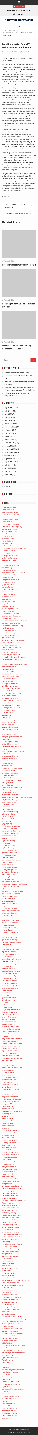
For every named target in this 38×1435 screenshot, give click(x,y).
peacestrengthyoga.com (10, 1198)
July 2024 (7, 465)
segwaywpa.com (8, 1138)
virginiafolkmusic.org (9, 799)
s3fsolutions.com (8, 669)
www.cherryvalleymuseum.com (13, 640)
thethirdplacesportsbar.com (11, 1297)
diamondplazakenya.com (11, 1324)
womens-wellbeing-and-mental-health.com (17, 797)
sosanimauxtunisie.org (10, 601)
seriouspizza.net (7, 1118)
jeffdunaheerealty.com (10, 1196)
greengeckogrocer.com (10, 773)
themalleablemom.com (10, 978)
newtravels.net (7, 553)
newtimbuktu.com (8, 541)
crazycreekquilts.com (9, 913)
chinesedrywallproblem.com (12, 1046)
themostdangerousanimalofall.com (14, 884)
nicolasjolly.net (7, 930)
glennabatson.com (8, 901)
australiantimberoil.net (10, 652)
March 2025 (8, 440)
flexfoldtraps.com (8, 1203)
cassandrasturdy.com (9, 857)
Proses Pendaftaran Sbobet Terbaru (19, 10)
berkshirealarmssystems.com (12, 720)
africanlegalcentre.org (9, 935)
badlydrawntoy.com (9, 1167)
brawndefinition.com (9, 908)
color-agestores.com (9, 836)
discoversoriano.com (9, 867)
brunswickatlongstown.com (11, 985)
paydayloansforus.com (10, 555)
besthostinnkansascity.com (11, 1408)
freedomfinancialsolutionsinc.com (14, 1200)
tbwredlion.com (7, 1326)
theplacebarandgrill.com (10, 1089)
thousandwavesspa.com (10, 1077)
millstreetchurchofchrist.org (12, 1350)
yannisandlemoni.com (10, 727)
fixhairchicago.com (8, 1106)
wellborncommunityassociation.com (15, 621)
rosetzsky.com (7, 944)
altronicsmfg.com (8, 543)
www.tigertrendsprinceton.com (13, 1186)
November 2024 (10, 452)
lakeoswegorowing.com (10, 1382)
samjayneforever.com (9, 1338)
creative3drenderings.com (11, 1152)
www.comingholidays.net (11, 872)
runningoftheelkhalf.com (10, 1193)
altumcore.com (7, 1123)
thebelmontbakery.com (10, 558)
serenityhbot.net (8, 1176)
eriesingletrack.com (9, 734)
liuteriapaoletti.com (9, 1041)
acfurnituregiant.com (9, 531)
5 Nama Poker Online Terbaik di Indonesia (18, 214)
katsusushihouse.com (9, 937)
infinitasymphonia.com (10, 932)
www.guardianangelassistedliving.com (15, 1319)
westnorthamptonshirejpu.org (12, 626)
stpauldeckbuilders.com (10, 1217)
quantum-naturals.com (10, 1331)
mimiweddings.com (9, 1406)
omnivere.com (7, 536)
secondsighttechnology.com (12, 768)
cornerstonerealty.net (9, 1278)
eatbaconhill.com (8, 546)
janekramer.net (7, 990)
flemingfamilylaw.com (10, 1377)
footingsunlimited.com (10, 1220)
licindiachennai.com (9, 517)
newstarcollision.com (9, 763)
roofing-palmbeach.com (10, 681)
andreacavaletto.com (9, 828)
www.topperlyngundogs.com (12, 1191)
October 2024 (9, 455)
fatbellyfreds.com (8, 1304)
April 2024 (8, 475)
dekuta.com (6, 1266)
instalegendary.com (9, 570)
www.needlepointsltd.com (11, 1232)
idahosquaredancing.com (11, 708)
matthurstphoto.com (9, 1341)
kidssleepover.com (8, 551)
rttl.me (4, 1401)
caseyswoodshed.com (9, 1104)
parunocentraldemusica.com (12, 1316)
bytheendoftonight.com (10, 848)
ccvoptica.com (7, 1254)
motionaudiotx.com (9, 1399)
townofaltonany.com (9, 1034)
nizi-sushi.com (7, 993)
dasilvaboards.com (8, 899)
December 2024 (10, 449)
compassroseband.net (10, 1121)
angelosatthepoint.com (10, 1097)
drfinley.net (6, 1374)
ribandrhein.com (8, 804)
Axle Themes (25, 1432)
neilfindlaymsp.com (9, 1082)
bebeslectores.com (8, 650)
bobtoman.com (7, 599)
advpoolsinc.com (8, 1094)
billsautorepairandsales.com (12, 1329)
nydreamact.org (7, 577)
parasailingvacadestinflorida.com (13, 1353)
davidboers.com (7, 1159)
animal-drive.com (8, 1126)
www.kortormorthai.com (10, 1208)
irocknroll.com (7, 703)
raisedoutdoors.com (9, 696)
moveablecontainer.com (10, 635)
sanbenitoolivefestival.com (11, 860)
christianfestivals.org (9, 1012)
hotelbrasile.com (8, 628)
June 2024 (8, 468)
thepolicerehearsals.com (10, 886)
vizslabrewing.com (8, 722)
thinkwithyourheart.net (10, 698)
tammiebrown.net (8, 1000)
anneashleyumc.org (9, 1213)
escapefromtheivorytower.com (12, 674)
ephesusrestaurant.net (10, 1300)
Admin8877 (25, 52)
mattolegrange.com (9, 1007)
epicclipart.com (7, 592)
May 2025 (8, 433)
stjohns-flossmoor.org (9, 1051)
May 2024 (8, 471)
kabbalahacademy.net (9, 758)
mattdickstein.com (8, 1164)
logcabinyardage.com (9, 1157)
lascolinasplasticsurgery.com (12, 1237)
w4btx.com (6, 754)
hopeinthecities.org (9, 850)
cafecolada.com (7, 865)
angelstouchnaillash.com (10, 756)
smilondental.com (8, 761)
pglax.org (5, 1036)
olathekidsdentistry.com (10, 744)
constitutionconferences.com (12, 1111)
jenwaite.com (6, 1367)
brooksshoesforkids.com (10, 1130)
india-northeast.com (9, 679)
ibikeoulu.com (7, 966)
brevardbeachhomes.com (11, 671)
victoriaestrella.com (9, 1075)
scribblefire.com (7, 821)
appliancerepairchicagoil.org (12, 565)
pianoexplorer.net (8, 1287)
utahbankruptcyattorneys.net (12, 700)
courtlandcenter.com (9, 1080)
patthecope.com (7, 1114)
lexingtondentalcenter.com (11, 780)
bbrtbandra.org (7, 587)
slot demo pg (8, 197)
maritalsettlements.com (10, 1027)
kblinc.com (6, 732)
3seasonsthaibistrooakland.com (13, 819)
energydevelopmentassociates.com (14, 664)
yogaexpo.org (7, 824)
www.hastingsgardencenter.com (13, 1285)
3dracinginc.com (8, 879)
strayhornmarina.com (9, 903)
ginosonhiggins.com (9, 1022)
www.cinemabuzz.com (10, 1268)
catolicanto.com (7, 809)
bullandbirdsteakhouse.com (12, 1234)
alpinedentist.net (8, 606)
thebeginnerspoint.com (10, 870)
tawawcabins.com (8, 710)
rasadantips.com (8, 539)
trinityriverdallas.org (9, 814)
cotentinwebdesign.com (10, 642)
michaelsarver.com (8, 770)
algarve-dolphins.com (9, 1017)
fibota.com (6, 1312)
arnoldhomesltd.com (9, 686)
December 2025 (10, 427)
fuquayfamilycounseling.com (12, 1384)
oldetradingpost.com (9, 645)
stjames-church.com (9, 952)
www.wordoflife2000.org (11, 705)
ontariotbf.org (7, 568)
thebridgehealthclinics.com (11, 1142)
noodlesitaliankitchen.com (11, 575)
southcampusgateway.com (11, 616)
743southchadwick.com (10, 676)
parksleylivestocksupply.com (12, 831)
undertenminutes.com (10, 534)
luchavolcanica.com (9, 1063)
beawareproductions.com (11, 961)
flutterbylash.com (8, 1360)
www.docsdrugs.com (9, 1225)
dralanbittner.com (8, 725)
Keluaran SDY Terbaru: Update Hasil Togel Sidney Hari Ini (18, 206)
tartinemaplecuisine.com (10, 988)
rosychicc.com (7, 843)
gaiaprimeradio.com (9, 998)
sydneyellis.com (7, 783)
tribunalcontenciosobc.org (11, 894)
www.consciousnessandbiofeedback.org (16, 1280)
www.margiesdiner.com (10, 1227)
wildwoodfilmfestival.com (11, 623)
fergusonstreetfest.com (10, 1336)
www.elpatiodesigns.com (11, 1307)
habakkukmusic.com (9, 1171)
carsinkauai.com (7, 1348)
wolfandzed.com (8, 1263)
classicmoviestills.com (10, 862)
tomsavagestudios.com (10, 795)
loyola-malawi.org (8, 841)
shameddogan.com (9, 1147)
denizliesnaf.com (8, 1109)
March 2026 (8, 417)
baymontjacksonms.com (10, 1031)
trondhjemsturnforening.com (12, 1321)
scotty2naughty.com (9, 954)
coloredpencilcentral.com (11, 688)
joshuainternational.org (10, 1179)
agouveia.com (7, 1386)
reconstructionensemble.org (12, 1058)
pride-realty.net (7, 1355)
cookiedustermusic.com (10, 1056)
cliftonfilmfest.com (8, 691)
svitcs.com (5, 1116)
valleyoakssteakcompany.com (12, 1101)
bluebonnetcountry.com (10, 589)
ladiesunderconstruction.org (12, 647)
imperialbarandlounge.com (11, 693)
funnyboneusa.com (9, 1053)
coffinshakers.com (8, 969)
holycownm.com (8, 1065)
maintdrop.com (7, 597)
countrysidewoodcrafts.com (12, 563)
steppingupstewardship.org (11, 1251)
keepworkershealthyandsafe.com (13, 572)
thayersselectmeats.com (10, 1133)
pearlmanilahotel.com (9, 594)
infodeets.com (7, 522)
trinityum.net (6, 1292)
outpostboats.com (8, 845)
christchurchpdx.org (9, 918)
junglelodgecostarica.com (11, 1010)
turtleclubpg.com (8, 1070)
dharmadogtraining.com (10, 1396)
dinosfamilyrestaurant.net (11, 655)
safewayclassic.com (9, 560)
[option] (19, 10)
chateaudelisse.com (9, 618)
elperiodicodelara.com (10, 512)
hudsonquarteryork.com (10, 1309)
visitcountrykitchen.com (10, 1014)
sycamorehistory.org (9, 1275)
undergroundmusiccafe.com (12, 1413)
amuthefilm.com (8, 925)
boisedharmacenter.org (10, 833)
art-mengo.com (7, 995)
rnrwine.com (6, 1379)
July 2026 (7, 411)
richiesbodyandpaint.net (10, 514)
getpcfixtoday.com (8, 584)
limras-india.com (8, 510)
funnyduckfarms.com (19, 19)
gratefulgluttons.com (9, 853)
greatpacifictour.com (9, 1072)
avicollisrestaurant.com (10, 1085)
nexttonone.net (7, 1174)
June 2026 (8, 414)
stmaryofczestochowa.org (11, 971)
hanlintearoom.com (9, 1362)
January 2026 (9, 424)
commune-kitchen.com (10, 923)
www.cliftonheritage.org (10, 1239)
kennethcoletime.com (9, 981)
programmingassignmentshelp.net (14, 548)
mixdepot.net (6, 1271)
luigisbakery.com (8, 1258)
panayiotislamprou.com (10, 613)
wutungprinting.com (9, 1024)
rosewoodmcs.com (8, 1273)
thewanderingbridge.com (11, 976)
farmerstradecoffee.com (10, 1155)
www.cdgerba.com (8, 1314)
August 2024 (8, 462)
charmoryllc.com (8, 877)
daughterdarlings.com (10, 519)
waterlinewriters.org (9, 1145)
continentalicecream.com (11, 911)
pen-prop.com (7, 1184)
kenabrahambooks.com (10, 920)
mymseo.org (6, 1391)
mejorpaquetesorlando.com (12, 749)
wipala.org (6, 838)
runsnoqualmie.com (9, 1222)
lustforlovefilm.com (9, 928)
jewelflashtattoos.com (9, 582)
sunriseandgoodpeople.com (12, 1043)
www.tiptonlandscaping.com (12, 1249)
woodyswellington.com (10, 1302)
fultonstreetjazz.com (9, 630)
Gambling (7, 487)
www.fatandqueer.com (10, 1210)
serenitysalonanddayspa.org (12, 527)
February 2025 (9, 443)
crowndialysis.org (8, 785)
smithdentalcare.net (9, 1411)
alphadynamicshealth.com (11, 1357)
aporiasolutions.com (9, 1135)
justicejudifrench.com (9, 973)
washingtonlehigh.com (10, 1256)
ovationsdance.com (9, 802)
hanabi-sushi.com (8, 1261)
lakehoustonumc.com (9, 1169)
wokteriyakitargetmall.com (11, 778)
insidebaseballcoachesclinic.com (13, 1345)
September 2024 (10, 459)
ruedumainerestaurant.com (11, 942)
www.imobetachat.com (10, 1162)
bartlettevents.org (8, 633)
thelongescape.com (9, 1005)
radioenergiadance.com (10, 609)
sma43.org (6, 1242)
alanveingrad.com (8, 1019)
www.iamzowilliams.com (11, 1283)
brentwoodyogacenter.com (11, 1246)
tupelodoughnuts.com (10, 741)
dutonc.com (6, 1002)
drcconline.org (7, 1087)
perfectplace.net (7, 816)
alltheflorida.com (8, 1343)
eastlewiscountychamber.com (12, 891)
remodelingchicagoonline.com (12, 1244)
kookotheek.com (8, 611)
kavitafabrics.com (8, 1060)
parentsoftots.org (8, 1150)
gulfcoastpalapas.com (9, 1140)
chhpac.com (6, 1394)
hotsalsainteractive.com (10, 524)
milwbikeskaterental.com (11, 1029)
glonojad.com (7, 947)
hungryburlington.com (10, 983)
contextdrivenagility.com (10, 964)
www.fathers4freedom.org (11, 1188)
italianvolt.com (7, 717)
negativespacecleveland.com (12, 1039)
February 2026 (9, 420)
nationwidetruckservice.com (12, 1068)
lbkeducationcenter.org (10, 812)
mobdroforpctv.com (9, 855)
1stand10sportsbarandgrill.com (13, 751)
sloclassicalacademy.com (10, 896)
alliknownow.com (8, 889)
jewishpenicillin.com (9, 792)
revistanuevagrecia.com (10, 949)
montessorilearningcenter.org (12, 1333)
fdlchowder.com (7, 1229)
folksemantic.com (8, 713)
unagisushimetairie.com (10, 580)
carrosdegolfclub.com (9, 662)
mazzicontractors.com (10, 1295)
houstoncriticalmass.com (11, 882)
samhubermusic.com (9, 1415)
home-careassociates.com (11, 826)
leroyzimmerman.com (10, 1372)
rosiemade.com (7, 739)
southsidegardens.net (9, 1290)
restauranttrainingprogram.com (13, 787)
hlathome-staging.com (10, 775)
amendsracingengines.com (11, 1205)
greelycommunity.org (9, 940)
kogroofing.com (7, 604)
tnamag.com (6, 1128)
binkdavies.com (7, 915)
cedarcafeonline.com (9, 529)
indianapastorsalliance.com (11, 1099)
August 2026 (8, 408)
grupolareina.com (8, 638)
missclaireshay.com (9, 507)
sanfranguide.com (8, 874)
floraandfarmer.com (9, 667)
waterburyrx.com (8, 1092)
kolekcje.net (6, 807)
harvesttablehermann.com (11, 659)
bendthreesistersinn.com (10, 1048)
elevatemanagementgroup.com (13, 1370)
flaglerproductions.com (10, 906)
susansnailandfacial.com (10, 1181)
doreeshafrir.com (8, 956)
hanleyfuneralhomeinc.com (11, 746)
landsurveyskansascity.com (11, 1215)
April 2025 (8, 436)
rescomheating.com (9, 1403)
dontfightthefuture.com (10, 684)
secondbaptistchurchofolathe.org (13, 1389)
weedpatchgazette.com (10, 729)
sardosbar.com (7, 715)
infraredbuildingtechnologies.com (14, 657)
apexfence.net (7, 1418)
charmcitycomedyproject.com (12, 959)
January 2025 (9, 446)
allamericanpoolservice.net (11, 790)
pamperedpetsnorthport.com (12, 737)
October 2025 (9, 430)
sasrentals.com (7, 766)
